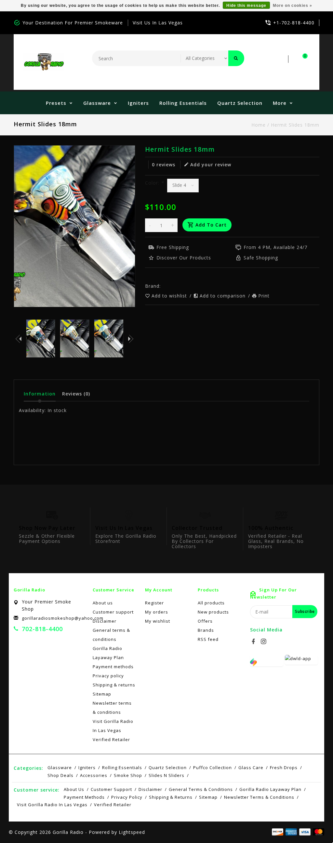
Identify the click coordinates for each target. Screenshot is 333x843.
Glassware (97, 103)
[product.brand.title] (163, 286)
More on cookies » (292, 5)
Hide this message (246, 5)
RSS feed (208, 639)
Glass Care (250, 767)
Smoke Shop (128, 775)
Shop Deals (60, 775)
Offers (205, 621)
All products (211, 603)
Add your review (210, 164)
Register (154, 603)
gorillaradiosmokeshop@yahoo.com (62, 618)
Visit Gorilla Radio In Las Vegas (113, 725)
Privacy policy (108, 676)
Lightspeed (132, 832)
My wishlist (157, 621)
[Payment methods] (317, 831)
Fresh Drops (284, 767)
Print (264, 296)
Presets (56, 103)
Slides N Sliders (166, 775)
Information (40, 394)
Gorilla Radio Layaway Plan (108, 652)
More (279, 103)
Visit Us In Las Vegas (158, 23)
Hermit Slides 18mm (295, 125)
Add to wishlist (170, 296)
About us (103, 603)
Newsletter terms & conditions (112, 707)
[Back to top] (313, 823)
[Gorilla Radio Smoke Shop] (43, 62)
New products (213, 612)
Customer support (113, 612)
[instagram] (264, 641)
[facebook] (254, 641)
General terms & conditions (111, 634)
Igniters (138, 103)
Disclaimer (104, 621)
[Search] (236, 58)
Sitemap (102, 694)
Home (258, 125)
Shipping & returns (114, 685)
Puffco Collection (212, 767)
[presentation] (18, 338)
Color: (154, 183)
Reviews (76, 394)
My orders (156, 612)
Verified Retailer (111, 739)
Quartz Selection (239, 103)
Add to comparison (223, 296)
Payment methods (113, 667)
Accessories (93, 775)
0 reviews (163, 164)
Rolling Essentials (183, 103)
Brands (206, 630)
